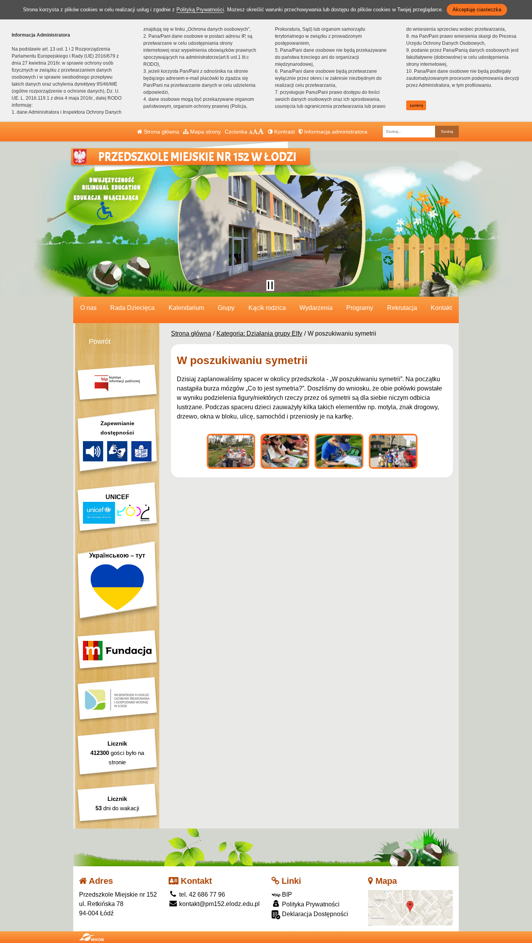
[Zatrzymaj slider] (270, 285)
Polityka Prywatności (310, 904)
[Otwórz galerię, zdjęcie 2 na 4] (285, 451)
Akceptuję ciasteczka (477, 9)
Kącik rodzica (267, 307)
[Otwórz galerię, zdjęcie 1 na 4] (231, 451)
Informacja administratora (335, 131)
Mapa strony (204, 131)
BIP (286, 894)
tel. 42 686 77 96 (201, 894)
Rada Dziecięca (132, 307)
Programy (359, 307)
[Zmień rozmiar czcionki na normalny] (251, 131)
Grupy (226, 307)
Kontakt (441, 307)
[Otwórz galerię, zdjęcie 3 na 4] (339, 451)
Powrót (100, 341)
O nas (88, 307)
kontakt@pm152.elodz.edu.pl (219, 904)
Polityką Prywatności (200, 9)
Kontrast (284, 131)
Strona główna (160, 131)
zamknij (416, 105)
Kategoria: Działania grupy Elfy (259, 333)
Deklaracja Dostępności (314, 914)
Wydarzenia (316, 307)
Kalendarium (186, 307)
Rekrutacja (402, 307)
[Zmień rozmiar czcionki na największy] (261, 131)
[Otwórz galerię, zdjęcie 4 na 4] (393, 451)
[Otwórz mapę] (410, 907)
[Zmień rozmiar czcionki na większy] (255, 131)
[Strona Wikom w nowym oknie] (91, 937)
